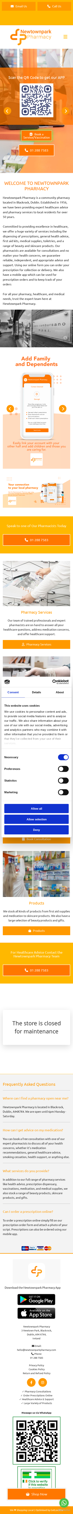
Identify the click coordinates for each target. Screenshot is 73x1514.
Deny (36, 829)
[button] (19, 6)
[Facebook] (31, 1382)
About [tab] (60, 692)
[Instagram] (42, 1382)
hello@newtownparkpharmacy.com (36, 1349)
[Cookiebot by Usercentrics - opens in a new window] (52, 681)
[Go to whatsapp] (64, 1503)
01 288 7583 (36, 1357)
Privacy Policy (36, 1365)
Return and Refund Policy (36, 1373)
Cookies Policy (37, 1369)
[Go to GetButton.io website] (64, 1510)
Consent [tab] (13, 692)
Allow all (36, 808)
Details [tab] (36, 692)
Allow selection (37, 819)
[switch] (63, 769)
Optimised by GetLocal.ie (49, 1510)
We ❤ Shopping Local (22, 1510)
